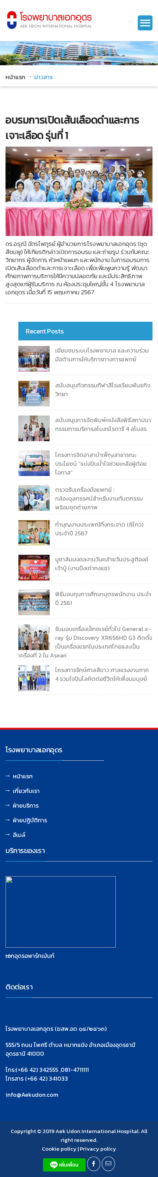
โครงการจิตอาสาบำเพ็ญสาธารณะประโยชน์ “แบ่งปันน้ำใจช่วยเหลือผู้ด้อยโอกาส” (101, 463)
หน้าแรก (15, 77)
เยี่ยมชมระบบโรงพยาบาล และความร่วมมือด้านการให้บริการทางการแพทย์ (102, 355)
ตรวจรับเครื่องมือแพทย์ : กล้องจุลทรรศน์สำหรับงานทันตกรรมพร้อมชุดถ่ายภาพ (99, 498)
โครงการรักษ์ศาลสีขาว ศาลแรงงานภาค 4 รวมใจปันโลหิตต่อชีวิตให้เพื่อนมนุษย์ (102, 674)
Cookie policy (59, 1148)
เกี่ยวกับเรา (26, 790)
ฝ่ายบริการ (26, 805)
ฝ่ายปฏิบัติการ (30, 820)
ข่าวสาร (43, 77)
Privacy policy (98, 1148)
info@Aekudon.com (32, 1094)
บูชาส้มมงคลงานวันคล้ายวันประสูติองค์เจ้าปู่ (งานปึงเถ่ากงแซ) (101, 563)
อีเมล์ (19, 834)
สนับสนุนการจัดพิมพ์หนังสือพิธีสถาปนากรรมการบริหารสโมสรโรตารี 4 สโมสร (103, 424)
